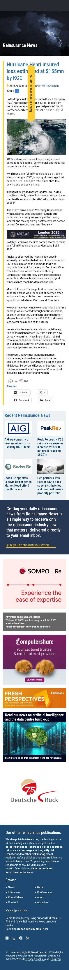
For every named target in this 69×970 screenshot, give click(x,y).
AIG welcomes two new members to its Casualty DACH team (18, 443)
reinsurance (13, 850)
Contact (13, 902)
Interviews (14, 892)
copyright (22, 952)
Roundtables (15, 897)
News (11, 887)
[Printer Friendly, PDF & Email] (18, 380)
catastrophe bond (17, 846)
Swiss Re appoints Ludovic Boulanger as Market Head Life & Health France (18, 483)
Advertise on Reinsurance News (23, 616)
